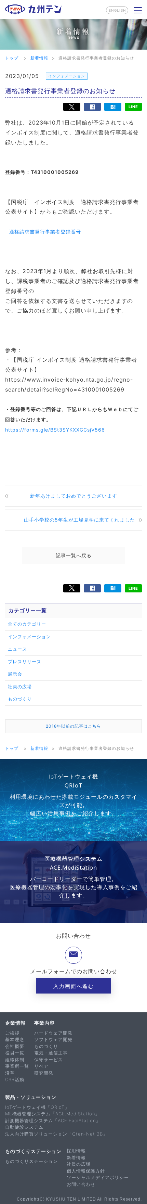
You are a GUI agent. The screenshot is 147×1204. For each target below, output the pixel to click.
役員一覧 (14, 1052)
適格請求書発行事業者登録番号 (45, 231)
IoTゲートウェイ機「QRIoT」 (37, 1107)
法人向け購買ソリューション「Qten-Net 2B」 (56, 1134)
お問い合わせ (81, 1184)
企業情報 (15, 1023)
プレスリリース (24, 661)
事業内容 (44, 1023)
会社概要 (14, 1046)
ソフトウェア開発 (53, 1039)
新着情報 (76, 1157)
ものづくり (20, 699)
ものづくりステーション (33, 1151)
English (117, 10)
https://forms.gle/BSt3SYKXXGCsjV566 (55, 430)
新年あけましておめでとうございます (73, 496)
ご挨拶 (12, 1033)
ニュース (17, 649)
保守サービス (48, 1059)
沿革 (10, 1073)
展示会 (15, 674)
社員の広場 (20, 686)
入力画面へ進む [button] (73, 986)
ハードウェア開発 (53, 1033)
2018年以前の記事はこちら (73, 726)
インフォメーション (29, 636)
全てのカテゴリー (27, 624)
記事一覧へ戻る (74, 555)
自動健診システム (24, 1127)
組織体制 (14, 1059)
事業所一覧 (17, 1066)
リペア (41, 1066)
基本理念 (14, 1039)
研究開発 (43, 1073)
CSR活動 (14, 1079)
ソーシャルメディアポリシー (98, 1177)
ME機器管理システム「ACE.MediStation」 (52, 1113)
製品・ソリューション (30, 1097)
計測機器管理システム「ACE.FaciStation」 (53, 1120)
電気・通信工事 (51, 1052)
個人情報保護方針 (86, 1171)
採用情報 (76, 1150)
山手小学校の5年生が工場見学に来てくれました (79, 520)
